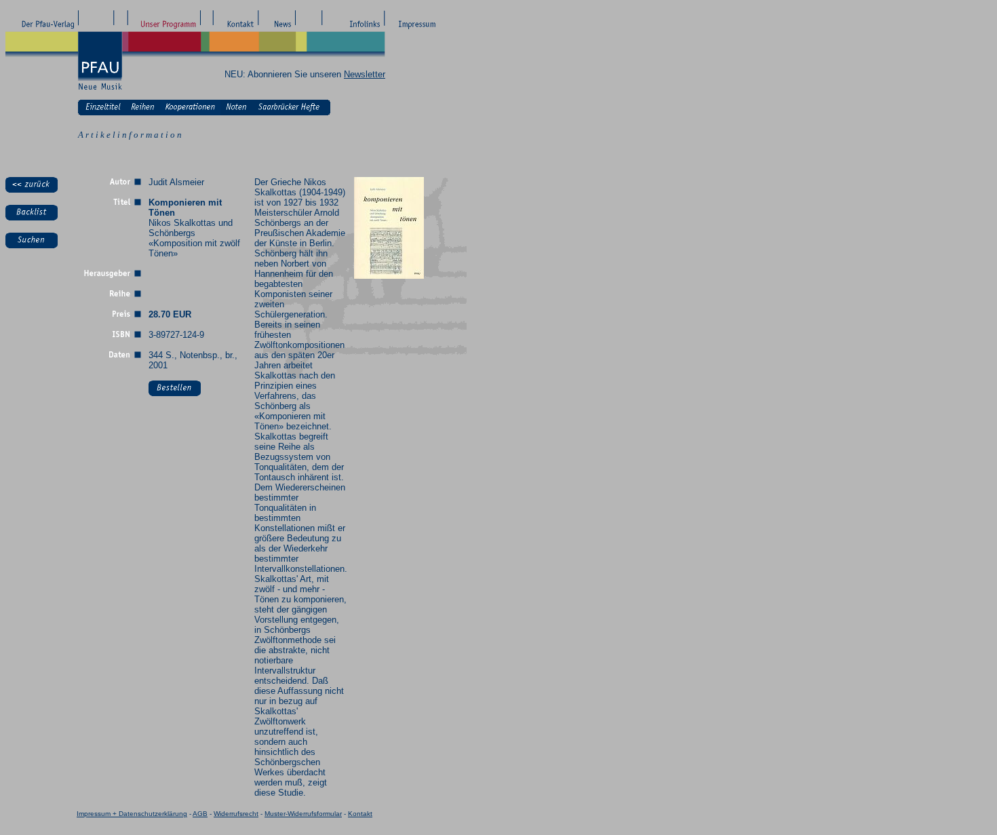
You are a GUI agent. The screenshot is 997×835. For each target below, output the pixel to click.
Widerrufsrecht (236, 813)
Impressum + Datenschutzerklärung (132, 813)
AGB (200, 813)
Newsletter (364, 74)
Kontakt (360, 813)
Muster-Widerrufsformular (303, 813)
